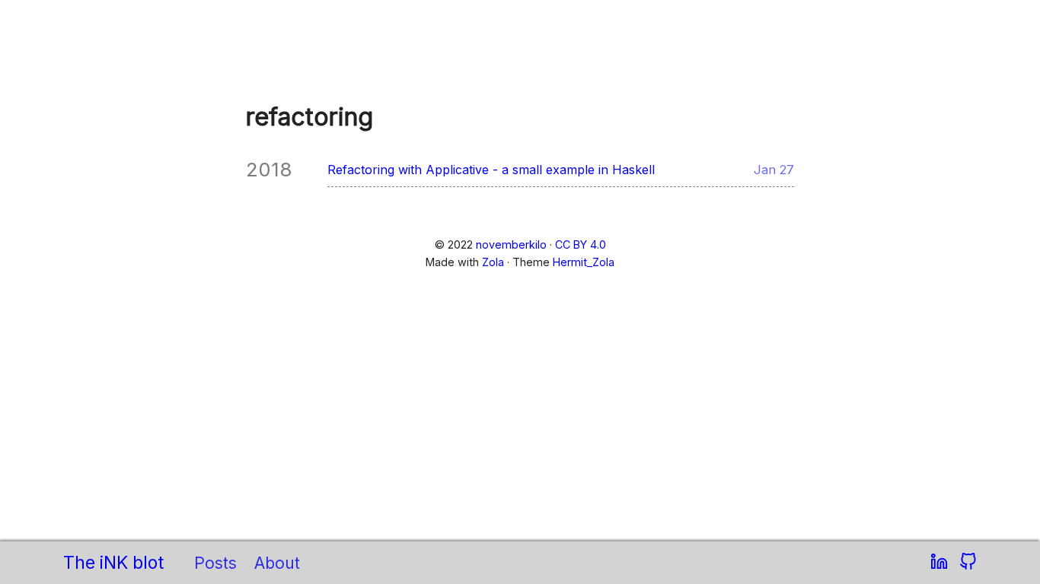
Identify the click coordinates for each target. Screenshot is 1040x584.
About (277, 563)
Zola (493, 262)
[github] (968, 562)
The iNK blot (113, 562)
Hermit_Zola (583, 262)
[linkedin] (941, 562)
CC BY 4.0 (580, 244)
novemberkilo (511, 244)
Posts (215, 563)
